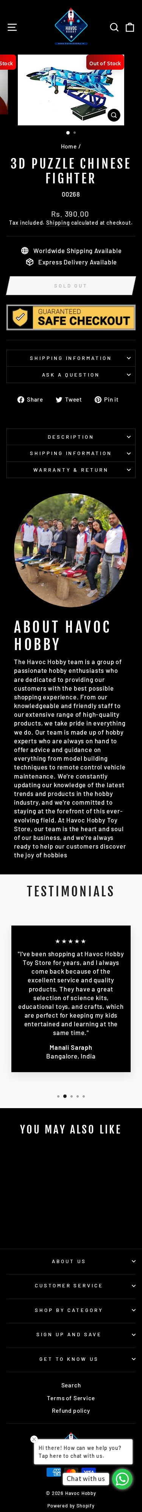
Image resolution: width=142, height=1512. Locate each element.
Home (69, 146)
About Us (69, 1261)
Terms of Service (71, 1398)
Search (71, 1385)
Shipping (58, 222)
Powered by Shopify (71, 1506)
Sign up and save (69, 1334)
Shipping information (71, 358)
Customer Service (69, 1285)
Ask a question (71, 375)
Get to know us (69, 1359)
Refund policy (71, 1410)
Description (71, 437)
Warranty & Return (71, 470)
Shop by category (69, 1310)
